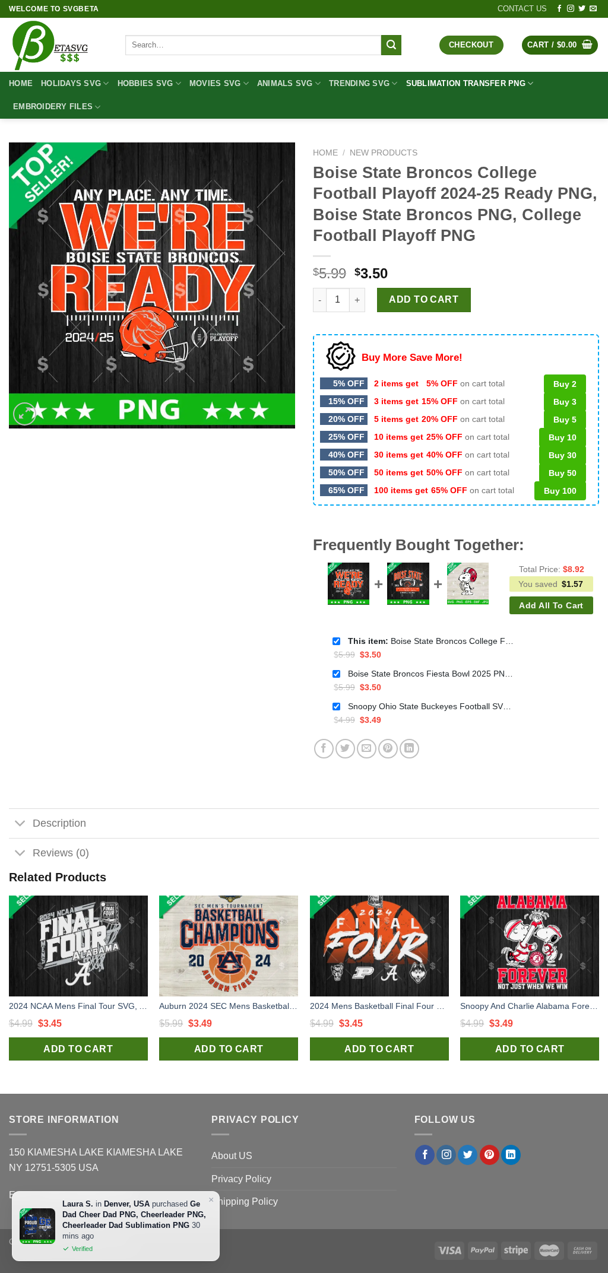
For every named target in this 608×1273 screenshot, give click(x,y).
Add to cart (423, 299)
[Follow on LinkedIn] (511, 1155)
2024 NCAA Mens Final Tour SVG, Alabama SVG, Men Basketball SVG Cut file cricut (78, 1006)
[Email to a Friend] (366, 748)
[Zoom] (24, 414)
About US (231, 1156)
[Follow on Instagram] (570, 9)
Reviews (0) (61, 853)
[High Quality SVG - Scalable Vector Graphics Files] (58, 45)
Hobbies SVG (145, 83)
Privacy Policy (241, 1179)
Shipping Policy (244, 1201)
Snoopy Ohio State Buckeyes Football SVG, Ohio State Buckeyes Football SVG (431, 706)
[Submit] (391, 45)
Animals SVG (285, 83)
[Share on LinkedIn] (409, 748)
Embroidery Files (53, 106)
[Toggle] (20, 824)
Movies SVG (215, 83)
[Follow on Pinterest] (489, 1155)
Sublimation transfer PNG (465, 83)
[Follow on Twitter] (581, 9)
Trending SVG (359, 83)
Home (21, 83)
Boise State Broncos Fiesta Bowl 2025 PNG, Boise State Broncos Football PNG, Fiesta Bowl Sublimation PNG (431, 673)
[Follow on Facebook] (559, 9)
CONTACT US (522, 8)
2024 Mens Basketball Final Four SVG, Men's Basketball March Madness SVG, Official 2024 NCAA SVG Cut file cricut (379, 1006)
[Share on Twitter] (345, 748)
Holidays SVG (71, 83)
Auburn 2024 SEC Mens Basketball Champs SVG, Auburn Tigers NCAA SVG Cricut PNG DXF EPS (228, 1006)
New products (383, 152)
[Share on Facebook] (324, 748)
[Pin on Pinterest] (388, 748)
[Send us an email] (593, 9)
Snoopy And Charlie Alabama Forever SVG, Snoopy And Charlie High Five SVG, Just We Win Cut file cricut (529, 1006)
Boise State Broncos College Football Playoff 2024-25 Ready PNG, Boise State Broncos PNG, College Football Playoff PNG (431, 641)
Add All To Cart (551, 605)
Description (59, 823)
